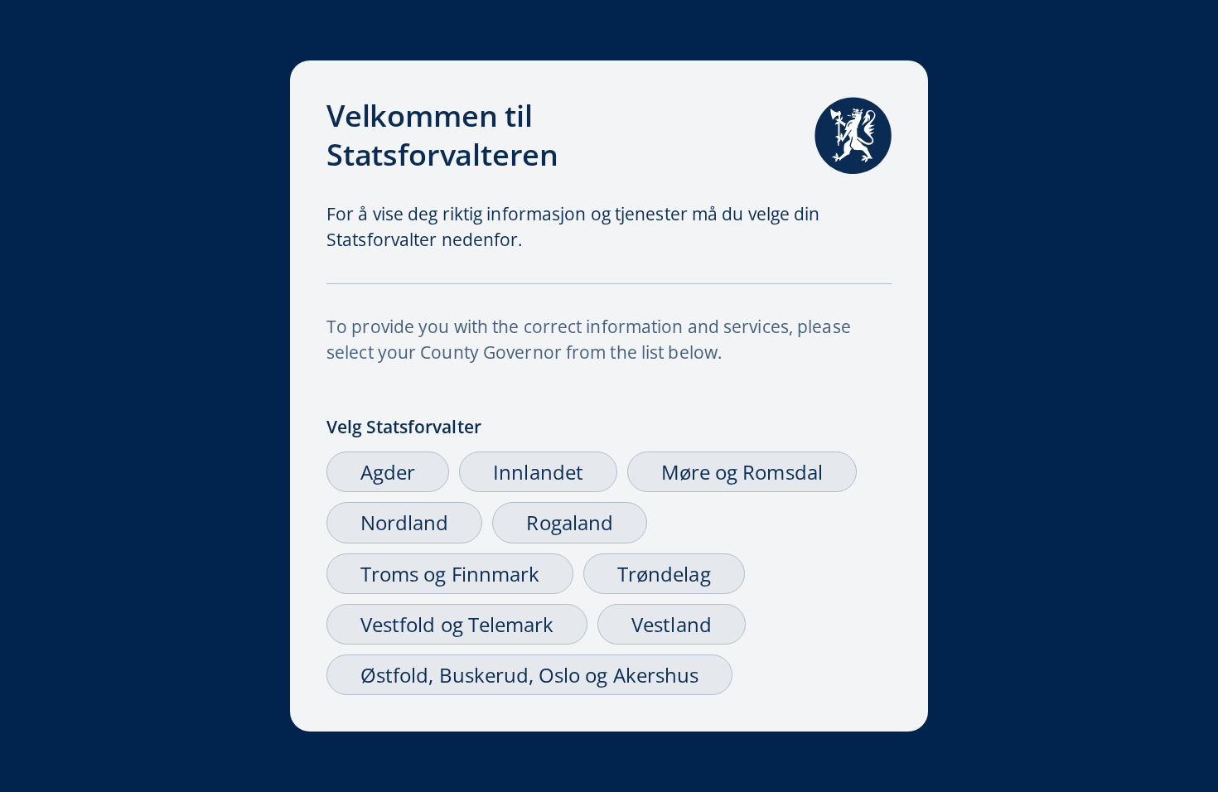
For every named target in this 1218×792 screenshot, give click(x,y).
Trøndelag (664, 573)
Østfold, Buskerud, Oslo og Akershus (529, 674)
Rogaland (569, 522)
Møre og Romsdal (742, 471)
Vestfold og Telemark (456, 624)
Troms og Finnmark (449, 573)
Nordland (404, 522)
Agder (387, 471)
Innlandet (538, 471)
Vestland (671, 624)
